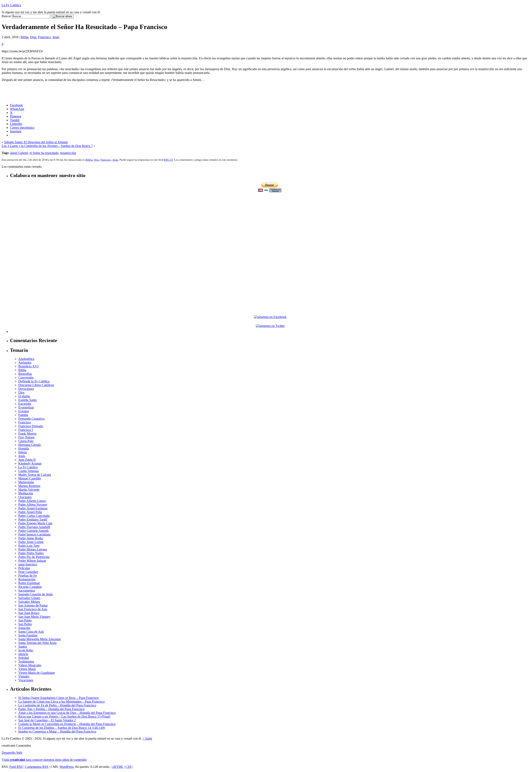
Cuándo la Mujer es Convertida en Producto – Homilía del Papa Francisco (67, 724)
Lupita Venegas (28, 471)
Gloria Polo (25, 441)
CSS (129, 766)
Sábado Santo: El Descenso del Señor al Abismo (36, 142)
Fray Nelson (26, 437)
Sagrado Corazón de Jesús (35, 594)
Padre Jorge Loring (30, 542)
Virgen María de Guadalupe (36, 672)
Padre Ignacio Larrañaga (34, 534)
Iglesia (22, 452)
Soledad (23, 657)
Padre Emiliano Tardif (32, 519)
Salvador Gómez (29, 598)
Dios (33, 37)
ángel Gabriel (19, 153)
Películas (24, 568)
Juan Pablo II (27, 459)
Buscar (6, 16)
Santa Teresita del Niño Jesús (37, 643)
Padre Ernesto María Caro (35, 523)
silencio (23, 654)
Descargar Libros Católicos (36, 385)
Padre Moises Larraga (32, 549)
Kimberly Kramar (30, 463)
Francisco (44, 37)
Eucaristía (24, 403)
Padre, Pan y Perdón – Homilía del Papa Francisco (51, 709)
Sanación (24, 628)
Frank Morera (27, 433)
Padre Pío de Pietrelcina (33, 557)
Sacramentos (26, 590)
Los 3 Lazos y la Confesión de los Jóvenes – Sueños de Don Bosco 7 (47, 146)
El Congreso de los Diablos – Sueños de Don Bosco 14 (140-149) (61, 727)
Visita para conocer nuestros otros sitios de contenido (44, 759)
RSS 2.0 (168, 159)
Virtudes (23, 676)
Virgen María (27, 669)
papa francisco (27, 564)
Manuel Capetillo (29, 478)
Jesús (55, 37)
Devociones (26, 388)
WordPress (66, 766)
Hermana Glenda (29, 445)
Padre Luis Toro (28, 545)
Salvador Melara (29, 601)
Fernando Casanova (31, 418)
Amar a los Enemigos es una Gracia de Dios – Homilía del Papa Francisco (67, 712)
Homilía (23, 448)
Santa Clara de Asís (31, 631)
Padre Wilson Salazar (32, 560)
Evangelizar (26, 407)
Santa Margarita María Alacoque (39, 639)
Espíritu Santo (27, 400)
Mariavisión (26, 482)
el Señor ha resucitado (44, 153)
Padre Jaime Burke (30, 538)
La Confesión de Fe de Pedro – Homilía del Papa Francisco (57, 705)
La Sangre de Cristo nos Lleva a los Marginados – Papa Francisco (61, 701)
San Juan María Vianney (34, 616)
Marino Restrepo (29, 486)
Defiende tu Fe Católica (33, 381)
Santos (22, 646)
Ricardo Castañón (30, 586)
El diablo (24, 396)
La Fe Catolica (28, 467)
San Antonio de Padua (33, 605)
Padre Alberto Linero (32, 501)
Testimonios (26, 661)
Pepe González (28, 572)
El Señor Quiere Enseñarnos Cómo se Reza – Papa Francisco (58, 698)
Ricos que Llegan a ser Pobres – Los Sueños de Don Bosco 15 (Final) (64, 716)
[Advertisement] (270, 222)
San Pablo (25, 620)
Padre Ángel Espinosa (32, 508)
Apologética (26, 359)
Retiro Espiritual (29, 583)
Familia (23, 415)
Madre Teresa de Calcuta (34, 474)
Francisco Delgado (30, 426)
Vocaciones (25, 680)
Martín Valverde (28, 489)
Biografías (25, 374)
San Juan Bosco (28, 613)
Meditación (25, 493)
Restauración (26, 579)
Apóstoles (24, 362)
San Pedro (25, 624)
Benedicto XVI (28, 366)
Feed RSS (16, 766)
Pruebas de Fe (27, 575)
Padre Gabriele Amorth (33, 530)
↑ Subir (147, 738)
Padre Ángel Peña (30, 512)
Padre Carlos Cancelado (34, 516)
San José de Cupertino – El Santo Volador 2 (47, 720)
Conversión (25, 377)
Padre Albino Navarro (32, 504)
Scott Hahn (25, 650)
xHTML (117, 766)
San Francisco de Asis (32, 609)
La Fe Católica (11, 5)
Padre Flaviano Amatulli (34, 527)
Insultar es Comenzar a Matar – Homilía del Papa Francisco (57, 731)
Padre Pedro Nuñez (31, 553)
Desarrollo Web (12, 752)
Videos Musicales (29, 665)
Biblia (24, 37)
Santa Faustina (27, 635)
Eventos (23, 411)
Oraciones (25, 497)
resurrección (68, 153)
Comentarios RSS (36, 766)
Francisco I (25, 430)
